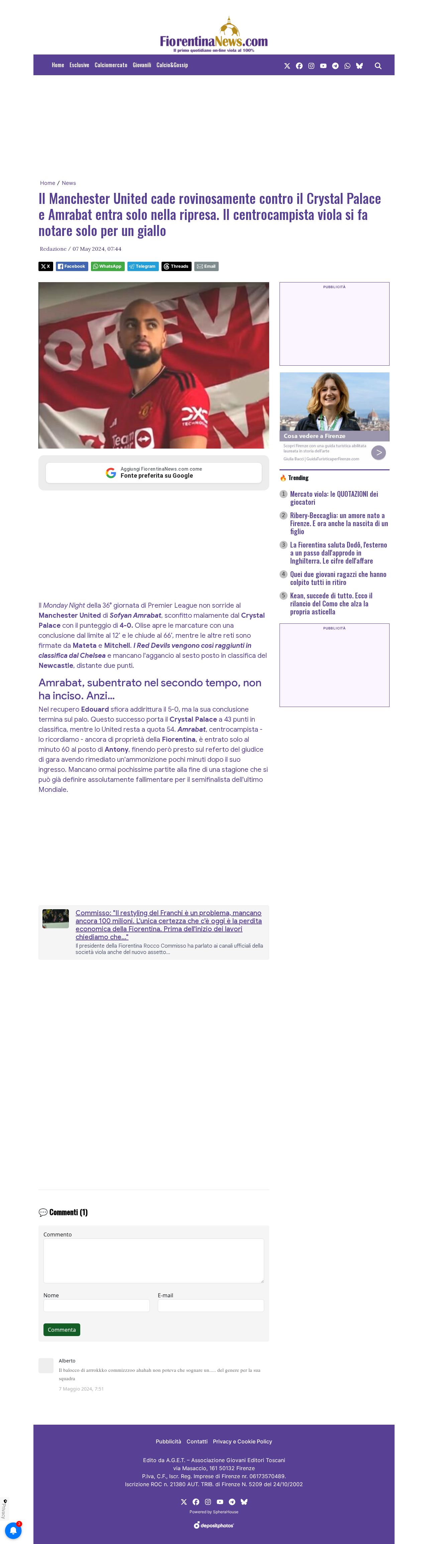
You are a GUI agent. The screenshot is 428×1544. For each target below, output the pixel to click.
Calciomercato (111, 65)
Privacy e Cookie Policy (242, 1441)
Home (58, 65)
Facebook (75, 266)
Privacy (4, 1511)
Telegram (145, 266)
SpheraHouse (225, 1511)
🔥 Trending (294, 477)
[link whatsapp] (347, 65)
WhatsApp (110, 266)
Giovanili (142, 65)
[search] (378, 65)
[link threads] (359, 65)
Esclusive (79, 65)
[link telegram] (335, 65)
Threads (179, 266)
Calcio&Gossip (172, 65)
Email (209, 266)
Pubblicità (168, 1441)
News (69, 183)
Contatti (197, 1441)
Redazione (53, 248)
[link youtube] (323, 65)
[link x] (287, 65)
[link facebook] (299, 65)
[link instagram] (311, 65)
